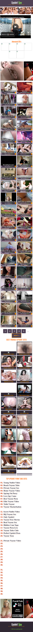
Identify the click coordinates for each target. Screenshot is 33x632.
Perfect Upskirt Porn (12, 533)
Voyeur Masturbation (12, 506)
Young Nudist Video (12, 482)
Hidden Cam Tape (11, 525)
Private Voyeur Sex (11, 488)
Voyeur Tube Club (11, 530)
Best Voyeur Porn (11, 498)
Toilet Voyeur (9, 504)
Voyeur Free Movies (12, 519)
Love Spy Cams (10, 496)
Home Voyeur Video (12, 490)
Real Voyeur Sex (10, 522)
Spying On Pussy (10, 493)
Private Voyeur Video (12, 540)
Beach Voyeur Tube (11, 485)
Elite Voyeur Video (11, 501)
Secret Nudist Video (11, 511)
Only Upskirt (9, 517)
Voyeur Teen (9, 535)
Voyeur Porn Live (11, 527)
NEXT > (16, 335)
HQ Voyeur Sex (10, 514)
